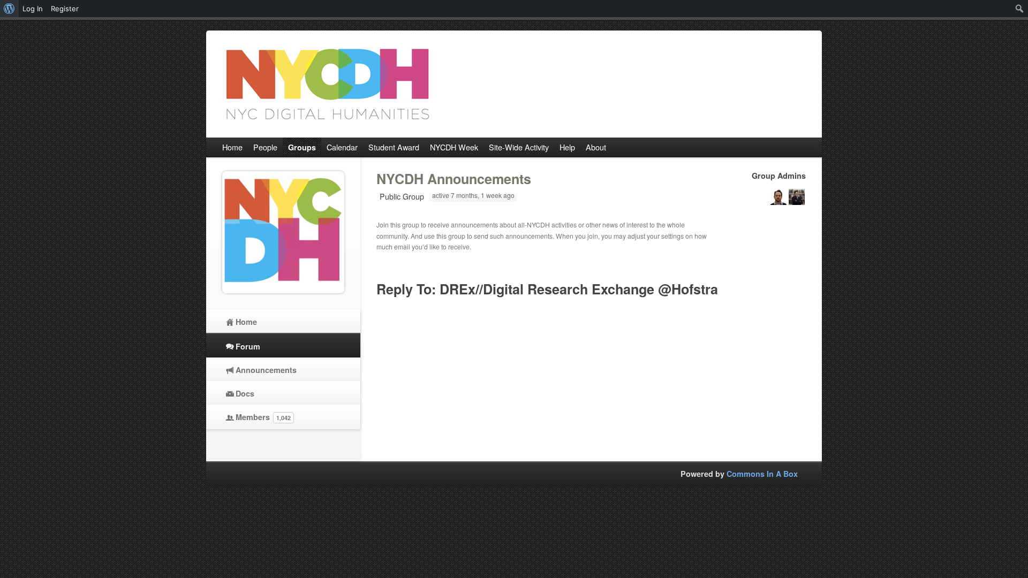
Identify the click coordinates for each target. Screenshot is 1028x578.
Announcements (266, 369)
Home (246, 321)
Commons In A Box (762, 473)
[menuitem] (9, 8)
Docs (245, 393)
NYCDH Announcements (453, 178)
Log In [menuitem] (32, 8)
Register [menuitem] (65, 8)
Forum (248, 346)
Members (263, 417)
